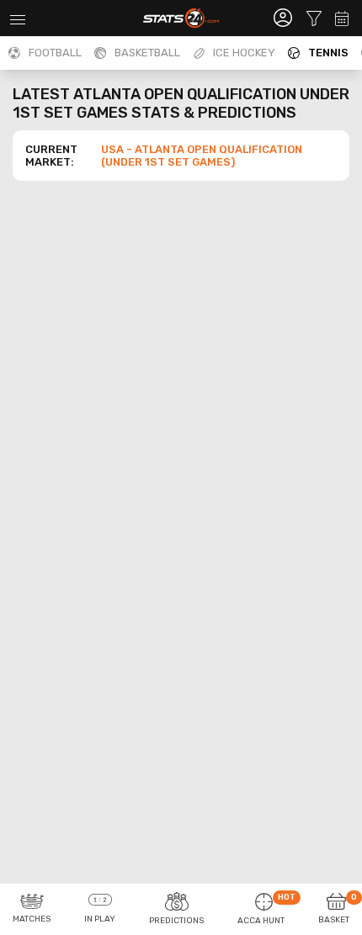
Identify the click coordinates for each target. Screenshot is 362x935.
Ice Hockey (244, 52)
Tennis (328, 52)
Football (55, 52)
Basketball (147, 52)
